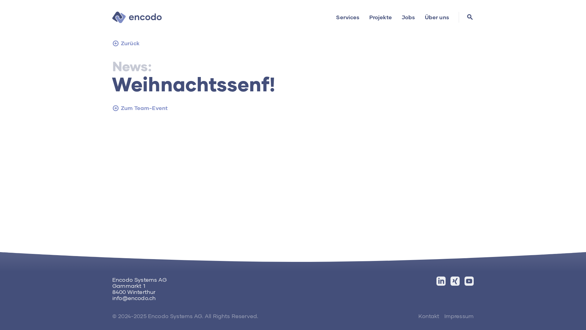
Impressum (459, 316)
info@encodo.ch (134, 298)
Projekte (380, 17)
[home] (137, 17)
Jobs (408, 17)
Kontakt (428, 316)
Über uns (437, 17)
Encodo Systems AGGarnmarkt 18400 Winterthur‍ (139, 285)
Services (347, 17)
